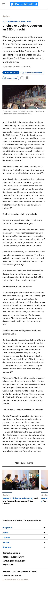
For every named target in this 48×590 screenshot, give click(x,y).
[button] (3, 4)
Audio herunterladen (33, 72)
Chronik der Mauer (11, 575)
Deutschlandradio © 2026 (15, 579)
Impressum (8, 564)
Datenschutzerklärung (13, 556)
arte (34, 571)
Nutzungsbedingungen (13, 560)
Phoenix (26, 571)
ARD (13, 571)
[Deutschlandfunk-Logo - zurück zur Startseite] (24, 4)
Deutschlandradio (11, 553)
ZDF (19, 571)
